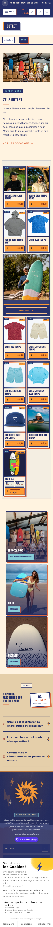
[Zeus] (27, 792)
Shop (11, 11)
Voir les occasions (16, 143)
